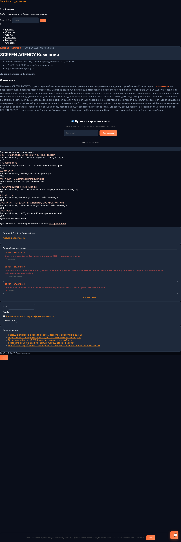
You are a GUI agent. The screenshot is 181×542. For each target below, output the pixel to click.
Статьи (9, 35)
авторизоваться (57, 223)
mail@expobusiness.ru (14, 238)
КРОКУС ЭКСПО (8, 163)
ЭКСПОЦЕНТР (7, 210)
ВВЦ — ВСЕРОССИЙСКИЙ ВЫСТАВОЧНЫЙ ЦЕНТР (27, 155)
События (10, 32)
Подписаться (108, 133)
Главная (9, 29)
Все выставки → (90, 297)
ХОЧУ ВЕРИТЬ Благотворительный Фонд (22, 178)
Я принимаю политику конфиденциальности (30, 316)
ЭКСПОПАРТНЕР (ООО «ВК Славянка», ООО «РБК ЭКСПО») (32, 202)
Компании (10, 37)
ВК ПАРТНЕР (7, 194)
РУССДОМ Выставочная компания (18, 186)
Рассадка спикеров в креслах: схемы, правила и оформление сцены (45, 334)
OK (150, 538)
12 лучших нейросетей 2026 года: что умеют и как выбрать (40, 340)
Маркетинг (11, 40)
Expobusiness (7, 9)
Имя (5, 306)
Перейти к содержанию (13, 1)
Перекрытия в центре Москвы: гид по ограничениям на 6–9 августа (44, 337)
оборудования (161, 86)
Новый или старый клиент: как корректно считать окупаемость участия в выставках (54, 345)
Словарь (10, 43)
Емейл (6, 312)
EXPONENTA (7, 171)
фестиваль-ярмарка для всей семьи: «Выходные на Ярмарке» (41, 342)
